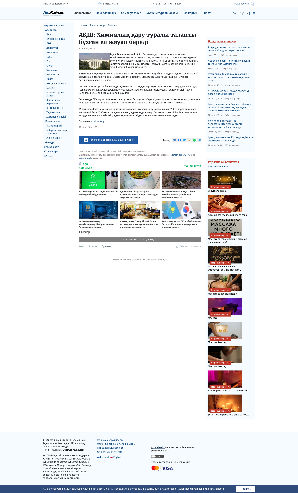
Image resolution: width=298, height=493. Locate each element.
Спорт (207, 13)
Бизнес (50, 88)
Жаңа (81, 246)
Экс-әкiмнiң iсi (54, 137)
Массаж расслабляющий (222, 292)
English (117, 457)
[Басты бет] (53, 13)
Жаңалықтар (82, 13)
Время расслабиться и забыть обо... (229, 389)
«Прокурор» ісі (55, 107)
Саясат (50, 61)
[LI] (158, 440)
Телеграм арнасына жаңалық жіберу (111, 139)
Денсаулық (52, 47)
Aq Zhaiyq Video (131, 13)
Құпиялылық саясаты (109, 451)
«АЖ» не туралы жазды (162, 13)
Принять (246, 488)
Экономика (52, 74)
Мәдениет (52, 52)
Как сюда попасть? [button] (219, 166)
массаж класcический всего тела (227, 213)
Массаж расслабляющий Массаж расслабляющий (227, 239)
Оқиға (49, 79)
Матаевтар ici (54, 125)
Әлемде (49, 142)
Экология (51, 70)
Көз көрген (190, 13)
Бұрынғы (106, 246)
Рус (234, 13)
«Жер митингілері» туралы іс (57, 132)
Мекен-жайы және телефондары (116, 443)
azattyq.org (97, 121)
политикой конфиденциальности (204, 488)
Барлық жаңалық (54, 25)
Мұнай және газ (55, 38)
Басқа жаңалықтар (57, 83)
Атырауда (51, 30)
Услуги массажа (219, 189)
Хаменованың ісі (56, 116)
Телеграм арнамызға (180, 155)
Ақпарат (49, 155)
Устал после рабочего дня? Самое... (228, 413)
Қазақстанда (52, 121)
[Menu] (254, 13)
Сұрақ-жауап (51, 151)
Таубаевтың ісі (54, 112)
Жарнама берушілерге (110, 440)
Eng (241, 13)
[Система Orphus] (157, 456)
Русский (105, 457)
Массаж (219, 316)
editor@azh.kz (85, 158)
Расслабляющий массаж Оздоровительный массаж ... (225, 266)
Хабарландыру (106, 13)
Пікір (49, 43)
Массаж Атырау (219, 340)
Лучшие (93, 246)
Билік (49, 34)
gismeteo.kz (158, 447)
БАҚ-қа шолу (51, 146)
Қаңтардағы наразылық (53, 102)
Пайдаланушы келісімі (110, 447)
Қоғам (49, 56)
